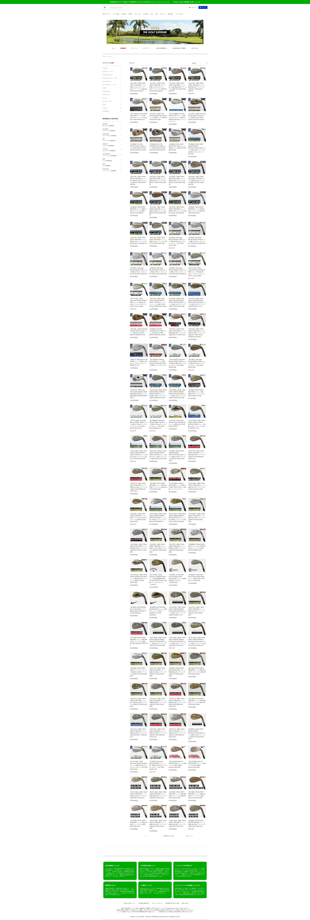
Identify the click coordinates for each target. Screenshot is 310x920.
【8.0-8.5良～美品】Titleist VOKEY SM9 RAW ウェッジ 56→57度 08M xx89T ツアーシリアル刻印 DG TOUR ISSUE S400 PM (177, 87)
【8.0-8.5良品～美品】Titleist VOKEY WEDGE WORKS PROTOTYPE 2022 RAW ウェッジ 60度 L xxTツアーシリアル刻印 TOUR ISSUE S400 (177, 393)
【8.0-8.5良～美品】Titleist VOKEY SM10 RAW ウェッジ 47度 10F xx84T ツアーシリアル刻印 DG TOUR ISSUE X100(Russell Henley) (196, 332)
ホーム (113, 48)
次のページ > (189, 836)
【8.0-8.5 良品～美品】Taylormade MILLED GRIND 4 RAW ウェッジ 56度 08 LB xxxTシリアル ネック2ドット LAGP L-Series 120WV (196, 271)
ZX (114, 14)
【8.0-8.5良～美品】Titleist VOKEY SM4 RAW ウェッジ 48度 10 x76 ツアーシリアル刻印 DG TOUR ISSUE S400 (158, 240)
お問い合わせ (194, 48)
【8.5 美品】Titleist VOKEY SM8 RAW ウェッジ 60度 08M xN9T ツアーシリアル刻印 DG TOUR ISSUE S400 (177, 794)
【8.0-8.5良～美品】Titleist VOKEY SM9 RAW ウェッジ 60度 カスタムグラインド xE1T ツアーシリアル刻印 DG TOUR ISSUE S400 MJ (158, 87)
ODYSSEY (170, 14)
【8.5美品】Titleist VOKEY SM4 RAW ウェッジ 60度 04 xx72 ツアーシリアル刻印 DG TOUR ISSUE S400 (196, 210)
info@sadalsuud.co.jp (172, 908)
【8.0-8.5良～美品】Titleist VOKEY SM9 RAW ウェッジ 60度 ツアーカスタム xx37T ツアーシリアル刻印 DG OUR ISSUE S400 (139, 517)
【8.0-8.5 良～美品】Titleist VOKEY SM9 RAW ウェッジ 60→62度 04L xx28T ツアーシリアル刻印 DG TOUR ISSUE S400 (138, 702)
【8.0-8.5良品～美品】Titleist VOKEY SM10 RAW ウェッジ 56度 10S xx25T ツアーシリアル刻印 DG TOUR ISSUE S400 (196, 517)
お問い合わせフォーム (157, 908)
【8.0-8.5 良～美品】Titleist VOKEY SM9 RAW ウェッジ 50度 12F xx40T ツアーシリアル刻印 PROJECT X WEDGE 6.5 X (138, 733)
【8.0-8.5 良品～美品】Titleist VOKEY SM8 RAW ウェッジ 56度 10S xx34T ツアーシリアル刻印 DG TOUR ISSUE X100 (158, 824)
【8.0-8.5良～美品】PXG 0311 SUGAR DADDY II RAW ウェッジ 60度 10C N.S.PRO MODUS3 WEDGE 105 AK (139, 331)
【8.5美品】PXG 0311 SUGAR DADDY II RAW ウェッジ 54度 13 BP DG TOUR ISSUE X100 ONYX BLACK (138, 147)
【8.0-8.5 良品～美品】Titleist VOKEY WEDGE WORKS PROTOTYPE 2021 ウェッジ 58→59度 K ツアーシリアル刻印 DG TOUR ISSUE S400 (177, 517)
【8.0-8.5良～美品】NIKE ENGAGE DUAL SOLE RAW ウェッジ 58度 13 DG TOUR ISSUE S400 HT (177, 423)
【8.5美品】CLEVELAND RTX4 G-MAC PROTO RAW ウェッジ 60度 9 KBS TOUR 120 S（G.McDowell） (196, 577)
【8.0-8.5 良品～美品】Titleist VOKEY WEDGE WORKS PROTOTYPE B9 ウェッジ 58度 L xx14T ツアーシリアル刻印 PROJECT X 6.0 (196, 424)
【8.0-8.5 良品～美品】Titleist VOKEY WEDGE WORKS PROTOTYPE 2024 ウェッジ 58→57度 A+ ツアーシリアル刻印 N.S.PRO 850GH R (157, 517)
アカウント (193, 7)
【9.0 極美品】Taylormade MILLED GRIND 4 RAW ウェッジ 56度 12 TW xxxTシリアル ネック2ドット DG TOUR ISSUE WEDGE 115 (158, 424)
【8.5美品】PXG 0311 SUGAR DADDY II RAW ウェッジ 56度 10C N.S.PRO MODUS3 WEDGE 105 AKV (157, 331)
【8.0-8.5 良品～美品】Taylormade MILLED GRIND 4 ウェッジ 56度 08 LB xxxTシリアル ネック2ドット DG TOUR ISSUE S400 (139, 765)
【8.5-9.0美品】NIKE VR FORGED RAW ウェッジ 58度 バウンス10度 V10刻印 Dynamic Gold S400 (177, 764)
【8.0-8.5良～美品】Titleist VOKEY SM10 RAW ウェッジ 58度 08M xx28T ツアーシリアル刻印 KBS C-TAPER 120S (177, 331)
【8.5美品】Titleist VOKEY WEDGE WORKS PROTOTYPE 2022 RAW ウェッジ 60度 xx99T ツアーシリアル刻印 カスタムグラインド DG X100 (197, 149)
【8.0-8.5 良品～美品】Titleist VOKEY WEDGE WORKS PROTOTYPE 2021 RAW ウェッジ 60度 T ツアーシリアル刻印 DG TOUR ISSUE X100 (197, 641)
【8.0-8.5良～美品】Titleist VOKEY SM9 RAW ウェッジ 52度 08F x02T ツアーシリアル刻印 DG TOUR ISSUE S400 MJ (196, 87)
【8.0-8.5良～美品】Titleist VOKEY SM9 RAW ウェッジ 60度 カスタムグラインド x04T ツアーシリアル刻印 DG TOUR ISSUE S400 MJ (138, 87)
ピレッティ (162, 14)
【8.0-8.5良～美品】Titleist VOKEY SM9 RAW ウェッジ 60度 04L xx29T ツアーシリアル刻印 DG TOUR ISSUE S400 (177, 548)
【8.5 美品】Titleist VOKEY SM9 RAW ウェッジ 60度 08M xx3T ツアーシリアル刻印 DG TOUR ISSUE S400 (196, 701)
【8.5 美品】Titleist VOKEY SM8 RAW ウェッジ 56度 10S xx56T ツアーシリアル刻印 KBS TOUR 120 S (138, 823)
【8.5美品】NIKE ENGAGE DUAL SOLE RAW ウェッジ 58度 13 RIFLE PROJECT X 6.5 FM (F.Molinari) (138, 610)
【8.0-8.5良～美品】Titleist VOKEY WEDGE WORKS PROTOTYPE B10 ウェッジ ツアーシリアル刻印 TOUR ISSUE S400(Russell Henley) (157, 302)
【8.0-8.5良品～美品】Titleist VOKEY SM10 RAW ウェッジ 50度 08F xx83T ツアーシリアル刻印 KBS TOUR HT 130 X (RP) (138, 548)
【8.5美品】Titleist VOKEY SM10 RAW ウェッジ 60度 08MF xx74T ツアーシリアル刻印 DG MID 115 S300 (196, 392)
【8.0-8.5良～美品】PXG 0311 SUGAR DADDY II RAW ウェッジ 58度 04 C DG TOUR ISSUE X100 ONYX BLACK (197, 116)
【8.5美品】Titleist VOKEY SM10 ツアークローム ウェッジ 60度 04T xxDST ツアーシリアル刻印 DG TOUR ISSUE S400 (138, 672)
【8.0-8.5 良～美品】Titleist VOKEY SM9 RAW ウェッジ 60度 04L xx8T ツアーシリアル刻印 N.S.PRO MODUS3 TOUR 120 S (177, 702)
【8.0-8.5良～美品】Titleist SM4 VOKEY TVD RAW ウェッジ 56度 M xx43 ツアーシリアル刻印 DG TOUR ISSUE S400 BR (196, 180)
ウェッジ (110, 56)
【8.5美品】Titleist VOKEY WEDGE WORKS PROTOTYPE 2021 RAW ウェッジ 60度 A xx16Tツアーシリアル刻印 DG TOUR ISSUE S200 (177, 455)
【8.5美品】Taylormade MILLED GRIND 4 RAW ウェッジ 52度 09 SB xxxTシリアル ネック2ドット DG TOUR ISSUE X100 (177, 241)
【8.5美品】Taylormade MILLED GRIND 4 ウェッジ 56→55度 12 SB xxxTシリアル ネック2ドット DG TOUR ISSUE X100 (158, 765)
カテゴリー (146, 48)
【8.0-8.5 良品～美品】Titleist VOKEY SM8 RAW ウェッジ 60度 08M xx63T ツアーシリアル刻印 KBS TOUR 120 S (158, 794)
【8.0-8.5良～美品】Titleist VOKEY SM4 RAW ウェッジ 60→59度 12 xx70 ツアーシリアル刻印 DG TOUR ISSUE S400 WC (138, 180)
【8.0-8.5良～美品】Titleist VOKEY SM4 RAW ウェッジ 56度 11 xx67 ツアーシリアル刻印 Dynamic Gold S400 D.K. (138, 240)
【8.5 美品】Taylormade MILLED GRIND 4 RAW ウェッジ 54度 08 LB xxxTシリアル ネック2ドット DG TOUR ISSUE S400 (197, 363)
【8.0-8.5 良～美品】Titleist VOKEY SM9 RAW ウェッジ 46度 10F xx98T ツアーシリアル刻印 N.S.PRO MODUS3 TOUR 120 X (158, 733)
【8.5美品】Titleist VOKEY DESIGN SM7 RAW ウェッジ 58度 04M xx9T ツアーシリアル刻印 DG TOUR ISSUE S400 (177, 672)
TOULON (123, 14)
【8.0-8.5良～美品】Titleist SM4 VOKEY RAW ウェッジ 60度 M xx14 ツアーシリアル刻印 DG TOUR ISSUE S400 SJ (157, 180)
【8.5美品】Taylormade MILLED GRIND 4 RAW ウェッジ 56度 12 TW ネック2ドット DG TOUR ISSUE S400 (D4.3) (177, 271)
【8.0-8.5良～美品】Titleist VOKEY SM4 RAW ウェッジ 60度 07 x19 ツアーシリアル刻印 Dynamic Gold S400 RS (177, 210)
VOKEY (130, 14)
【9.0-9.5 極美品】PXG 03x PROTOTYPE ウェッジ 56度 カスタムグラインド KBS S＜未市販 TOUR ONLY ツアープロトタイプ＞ (177, 117)
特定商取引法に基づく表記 (171, 903)
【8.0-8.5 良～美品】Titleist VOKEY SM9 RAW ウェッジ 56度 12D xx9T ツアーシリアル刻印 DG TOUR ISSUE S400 (196, 611)
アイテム (204, 7)
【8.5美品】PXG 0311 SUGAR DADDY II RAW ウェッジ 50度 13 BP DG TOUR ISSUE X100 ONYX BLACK (157, 147)
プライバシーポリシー (156, 903)
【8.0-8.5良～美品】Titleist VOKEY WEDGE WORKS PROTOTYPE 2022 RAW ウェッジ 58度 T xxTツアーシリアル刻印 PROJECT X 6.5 (197, 302)
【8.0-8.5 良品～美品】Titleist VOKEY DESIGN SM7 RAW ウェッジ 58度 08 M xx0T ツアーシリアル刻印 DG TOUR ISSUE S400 (139, 578)
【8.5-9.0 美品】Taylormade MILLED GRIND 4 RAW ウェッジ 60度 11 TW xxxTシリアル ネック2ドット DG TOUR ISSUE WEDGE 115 (139, 424)
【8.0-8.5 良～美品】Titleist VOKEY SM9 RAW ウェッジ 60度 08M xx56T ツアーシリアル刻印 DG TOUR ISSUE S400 (158, 702)
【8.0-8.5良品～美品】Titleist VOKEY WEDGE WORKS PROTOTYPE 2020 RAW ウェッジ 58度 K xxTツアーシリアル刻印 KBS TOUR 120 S (177, 641)
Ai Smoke (145, 14)
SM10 (117, 14)
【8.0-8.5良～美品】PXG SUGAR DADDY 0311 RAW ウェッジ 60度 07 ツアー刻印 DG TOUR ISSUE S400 (158, 116)
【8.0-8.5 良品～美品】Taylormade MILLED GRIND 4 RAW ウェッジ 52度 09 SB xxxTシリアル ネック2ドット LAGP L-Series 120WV (138, 302)
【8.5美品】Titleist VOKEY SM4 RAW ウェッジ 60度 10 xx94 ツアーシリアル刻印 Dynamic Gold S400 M (138, 210)
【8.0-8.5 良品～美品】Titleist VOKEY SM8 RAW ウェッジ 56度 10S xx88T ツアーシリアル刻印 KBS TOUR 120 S (177, 823)
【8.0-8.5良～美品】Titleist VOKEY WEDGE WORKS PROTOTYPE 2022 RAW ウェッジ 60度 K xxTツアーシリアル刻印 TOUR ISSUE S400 (177, 302)
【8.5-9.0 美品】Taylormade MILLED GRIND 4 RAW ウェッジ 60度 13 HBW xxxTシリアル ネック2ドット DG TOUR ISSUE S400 (177, 363)
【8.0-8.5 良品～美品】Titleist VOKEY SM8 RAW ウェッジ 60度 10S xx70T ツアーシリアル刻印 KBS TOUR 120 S (138, 794)
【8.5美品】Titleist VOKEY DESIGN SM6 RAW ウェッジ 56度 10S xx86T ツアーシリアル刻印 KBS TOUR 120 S (196, 823)
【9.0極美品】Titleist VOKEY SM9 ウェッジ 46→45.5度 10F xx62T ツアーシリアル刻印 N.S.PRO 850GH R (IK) (197, 547)
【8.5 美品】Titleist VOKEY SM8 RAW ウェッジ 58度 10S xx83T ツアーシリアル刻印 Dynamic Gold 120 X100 (196, 794)
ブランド (133, 48)
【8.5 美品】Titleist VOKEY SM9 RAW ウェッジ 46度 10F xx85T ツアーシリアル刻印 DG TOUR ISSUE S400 (158, 486)
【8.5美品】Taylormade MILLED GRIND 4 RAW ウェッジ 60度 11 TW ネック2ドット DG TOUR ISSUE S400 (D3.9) (197, 240)
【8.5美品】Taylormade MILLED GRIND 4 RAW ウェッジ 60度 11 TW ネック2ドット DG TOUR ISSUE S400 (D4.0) (139, 271)
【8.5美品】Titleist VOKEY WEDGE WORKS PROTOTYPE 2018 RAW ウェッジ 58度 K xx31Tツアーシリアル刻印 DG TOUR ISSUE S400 (197, 733)
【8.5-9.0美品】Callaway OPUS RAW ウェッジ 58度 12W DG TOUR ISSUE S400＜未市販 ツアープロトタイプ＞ (157, 363)
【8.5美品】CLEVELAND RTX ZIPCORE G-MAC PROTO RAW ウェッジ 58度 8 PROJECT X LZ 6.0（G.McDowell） (177, 578)
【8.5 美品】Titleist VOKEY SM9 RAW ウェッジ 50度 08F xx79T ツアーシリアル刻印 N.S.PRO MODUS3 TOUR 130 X (139, 641)
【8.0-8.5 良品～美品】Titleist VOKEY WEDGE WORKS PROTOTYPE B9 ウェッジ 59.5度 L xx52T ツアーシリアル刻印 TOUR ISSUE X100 (157, 393)
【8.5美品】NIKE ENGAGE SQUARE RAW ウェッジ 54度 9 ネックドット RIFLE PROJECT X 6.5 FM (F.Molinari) (158, 611)
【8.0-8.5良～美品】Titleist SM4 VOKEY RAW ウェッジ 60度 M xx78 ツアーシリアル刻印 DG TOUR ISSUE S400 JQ (177, 180)
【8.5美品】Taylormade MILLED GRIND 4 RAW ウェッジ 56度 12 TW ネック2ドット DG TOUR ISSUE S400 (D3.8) (158, 271)
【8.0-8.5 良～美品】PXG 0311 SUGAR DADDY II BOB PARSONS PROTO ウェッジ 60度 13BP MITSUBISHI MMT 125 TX (138, 393)
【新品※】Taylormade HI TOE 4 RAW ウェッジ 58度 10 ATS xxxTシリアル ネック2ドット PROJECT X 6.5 (139, 362)
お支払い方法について (129, 903)
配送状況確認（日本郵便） (179, 48)
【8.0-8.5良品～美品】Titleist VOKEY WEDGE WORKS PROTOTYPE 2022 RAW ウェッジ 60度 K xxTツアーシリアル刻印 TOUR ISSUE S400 (158, 641)
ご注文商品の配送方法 (143, 903)
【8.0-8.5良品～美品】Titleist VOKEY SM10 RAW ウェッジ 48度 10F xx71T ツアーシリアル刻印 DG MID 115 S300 (196, 486)
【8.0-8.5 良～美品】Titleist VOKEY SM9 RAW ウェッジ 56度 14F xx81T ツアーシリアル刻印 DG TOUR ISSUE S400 (158, 672)
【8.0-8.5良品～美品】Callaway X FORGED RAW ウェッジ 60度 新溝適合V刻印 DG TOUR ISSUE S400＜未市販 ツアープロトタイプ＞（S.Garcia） (158, 579)
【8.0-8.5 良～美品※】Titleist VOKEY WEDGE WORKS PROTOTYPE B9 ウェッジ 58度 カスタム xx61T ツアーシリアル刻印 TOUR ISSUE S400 (158, 454)
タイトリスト (137, 14)
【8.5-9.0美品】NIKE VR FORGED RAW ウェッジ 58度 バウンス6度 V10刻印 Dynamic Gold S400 (197, 764)
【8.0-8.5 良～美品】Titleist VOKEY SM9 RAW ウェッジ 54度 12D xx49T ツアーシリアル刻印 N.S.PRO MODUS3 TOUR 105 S (138, 487)
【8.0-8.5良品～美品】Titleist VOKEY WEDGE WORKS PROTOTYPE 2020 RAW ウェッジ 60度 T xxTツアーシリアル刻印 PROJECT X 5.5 (177, 611)
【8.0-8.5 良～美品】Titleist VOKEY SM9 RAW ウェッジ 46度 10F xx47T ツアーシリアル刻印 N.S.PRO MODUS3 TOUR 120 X (177, 733)
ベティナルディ (179, 14)
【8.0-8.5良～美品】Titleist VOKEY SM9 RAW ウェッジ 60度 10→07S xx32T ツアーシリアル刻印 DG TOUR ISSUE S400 (158, 548)
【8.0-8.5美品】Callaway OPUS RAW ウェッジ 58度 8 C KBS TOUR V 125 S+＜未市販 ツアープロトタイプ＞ (177, 486)
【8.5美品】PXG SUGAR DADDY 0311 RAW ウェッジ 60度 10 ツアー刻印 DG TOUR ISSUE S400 (177, 147)
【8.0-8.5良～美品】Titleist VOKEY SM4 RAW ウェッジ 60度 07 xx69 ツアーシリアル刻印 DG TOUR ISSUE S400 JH (157, 210)
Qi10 (152, 14)
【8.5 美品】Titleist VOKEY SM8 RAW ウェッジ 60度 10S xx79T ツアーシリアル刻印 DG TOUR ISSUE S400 (197, 671)
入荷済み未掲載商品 (161, 48)
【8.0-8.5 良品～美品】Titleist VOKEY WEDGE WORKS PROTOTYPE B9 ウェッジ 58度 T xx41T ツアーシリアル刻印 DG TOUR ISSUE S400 (138, 454)
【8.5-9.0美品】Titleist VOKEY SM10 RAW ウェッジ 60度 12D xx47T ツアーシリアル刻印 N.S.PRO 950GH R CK (139, 116)
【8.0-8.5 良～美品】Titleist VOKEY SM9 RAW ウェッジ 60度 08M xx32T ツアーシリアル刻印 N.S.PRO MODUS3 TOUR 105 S (197, 454)
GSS (156, 14)
